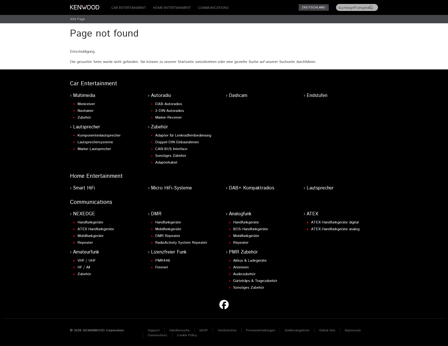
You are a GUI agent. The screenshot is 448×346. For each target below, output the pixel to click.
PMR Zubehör (243, 252)
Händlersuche (179, 330)
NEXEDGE (84, 214)
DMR (156, 214)
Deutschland (313, 7)
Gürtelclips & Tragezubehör (255, 281)
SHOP (203, 330)
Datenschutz (157, 335)
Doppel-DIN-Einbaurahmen (177, 142)
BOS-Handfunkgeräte (250, 229)
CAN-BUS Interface (171, 149)
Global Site (327, 330)
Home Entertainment (172, 8)
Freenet (161, 267)
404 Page (77, 19)
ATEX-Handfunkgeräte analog (335, 229)
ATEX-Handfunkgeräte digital (335, 222)
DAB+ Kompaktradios (251, 188)
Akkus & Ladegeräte (250, 260)
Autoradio (161, 95)
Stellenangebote (297, 330)
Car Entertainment (128, 8)
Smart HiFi (84, 188)
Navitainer (85, 110)
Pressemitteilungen (260, 330)
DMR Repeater (167, 236)
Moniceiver (86, 104)
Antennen (241, 267)
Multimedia (84, 95)
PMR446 (162, 260)
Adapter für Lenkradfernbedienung (183, 135)
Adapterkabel (166, 162)
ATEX (312, 214)
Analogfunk (240, 214)
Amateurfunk (86, 252)
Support (154, 330)
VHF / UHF (86, 260)
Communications (213, 8)
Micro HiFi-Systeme (171, 188)
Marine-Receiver (168, 117)
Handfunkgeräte (90, 222)
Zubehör (84, 117)
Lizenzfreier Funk (169, 252)
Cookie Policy (187, 335)
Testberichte (227, 330)
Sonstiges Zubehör (170, 155)
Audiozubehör (244, 274)
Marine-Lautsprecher (94, 149)
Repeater (85, 242)
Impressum (353, 330)
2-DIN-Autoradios (169, 110)
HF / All (83, 267)
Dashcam (238, 95)
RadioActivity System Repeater (181, 242)
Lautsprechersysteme (95, 142)
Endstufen (317, 95)
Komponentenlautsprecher (99, 135)
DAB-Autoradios (168, 104)
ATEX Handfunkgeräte (95, 229)
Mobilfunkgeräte (90, 236)
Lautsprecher (86, 127)
